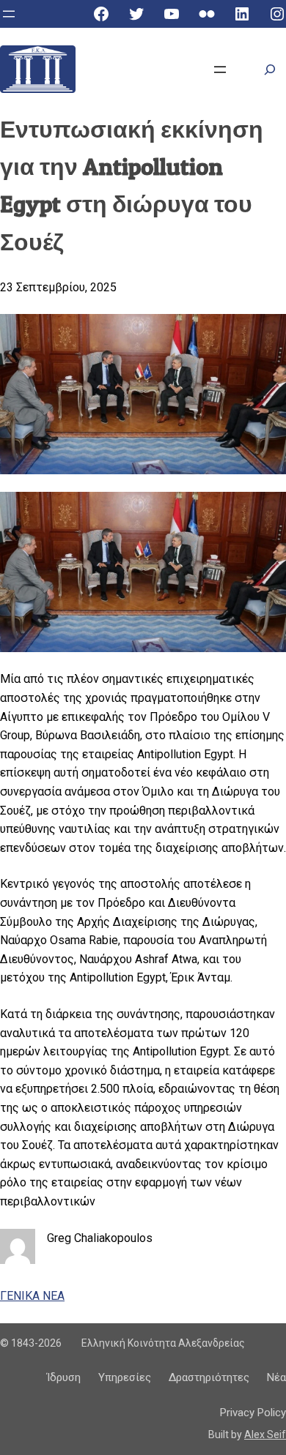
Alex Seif (265, 1434)
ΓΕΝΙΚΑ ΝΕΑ (32, 1296)
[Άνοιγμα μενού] (9, 14)
